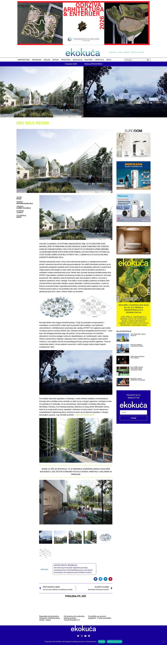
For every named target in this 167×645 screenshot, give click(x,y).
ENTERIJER (36, 60)
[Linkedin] (89, 636)
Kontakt (141, 52)
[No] (163, 641)
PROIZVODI (65, 60)
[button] (3, 92)
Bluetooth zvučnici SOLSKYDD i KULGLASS (138, 379)
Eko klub (134, 52)
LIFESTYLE (99, 60)
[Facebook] (78, 636)
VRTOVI (55, 60)
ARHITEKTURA (24, 60)
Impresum (112, 52)
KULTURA (88, 60)
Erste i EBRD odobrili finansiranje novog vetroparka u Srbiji (137, 368)
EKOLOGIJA (77, 60)
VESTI (108, 60)
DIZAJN (47, 60)
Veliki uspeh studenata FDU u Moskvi (138, 357)
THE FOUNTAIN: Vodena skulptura (138, 334)
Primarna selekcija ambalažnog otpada (137, 345)
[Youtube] (85, 636)
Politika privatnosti (114, 641)
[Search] (147, 60)
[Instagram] (82, 636)
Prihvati (101, 641)
